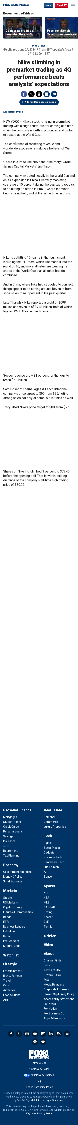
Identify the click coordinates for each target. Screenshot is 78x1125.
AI (45, 871)
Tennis (48, 926)
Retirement (10, 850)
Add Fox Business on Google (40, 102)
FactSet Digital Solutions (30, 1100)
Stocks (7, 897)
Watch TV (62, 5)
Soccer (48, 917)
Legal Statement (55, 1100)
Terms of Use (52, 970)
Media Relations (54, 984)
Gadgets (49, 852)
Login (48, 5)
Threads (39, 94)
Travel (7, 980)
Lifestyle (10, 964)
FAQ (46, 979)
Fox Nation (50, 1008)
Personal (49, 817)
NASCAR (49, 907)
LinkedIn (51, 1033)
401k (6, 846)
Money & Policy (12, 876)
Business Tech (53, 857)
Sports (49, 886)
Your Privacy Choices (42, 1075)
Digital (48, 843)
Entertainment (12, 971)
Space (48, 876)
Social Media (52, 847)
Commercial (51, 821)
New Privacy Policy (39, 1069)
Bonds (7, 917)
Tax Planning (11, 855)
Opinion (50, 936)
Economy (10, 865)
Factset (37, 1096)
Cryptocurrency (13, 907)
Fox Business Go (54, 1013)
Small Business (12, 881)
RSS (59, 1033)
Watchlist (11, 955)
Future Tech (51, 867)
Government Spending (17, 871)
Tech (48, 836)
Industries (39, 46)
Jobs (47, 965)
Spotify (35, 1042)
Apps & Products (54, 1018)
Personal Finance (17, 810)
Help (39, 1081)
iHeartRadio (43, 1042)
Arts (6, 999)
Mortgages (10, 817)
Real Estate (53, 810)
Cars (6, 985)
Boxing (48, 912)
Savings (8, 836)
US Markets (10, 902)
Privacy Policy (52, 975)
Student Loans (12, 821)
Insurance (9, 841)
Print (46, 94)
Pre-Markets (11, 941)
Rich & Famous (12, 975)
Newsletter (67, 1033)
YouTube (35, 1033)
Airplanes (9, 990)
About (49, 953)
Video (48, 945)
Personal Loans (13, 831)
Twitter (31, 94)
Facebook (24, 94)
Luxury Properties (55, 826)
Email (54, 94)
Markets (10, 891)
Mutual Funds (11, 945)
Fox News (50, 1003)
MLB (46, 902)
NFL (46, 892)
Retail (6, 936)
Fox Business (16, 5)
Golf (46, 921)
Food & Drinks (11, 995)
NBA (46, 897)
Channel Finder (53, 960)
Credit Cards (11, 826)
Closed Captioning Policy (59, 994)
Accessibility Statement (59, 999)
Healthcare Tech (54, 862)
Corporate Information (58, 989)
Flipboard (43, 1033)
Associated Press (13, 112)
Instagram (27, 1033)
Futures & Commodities (18, 912)
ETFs (6, 921)
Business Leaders (14, 926)
